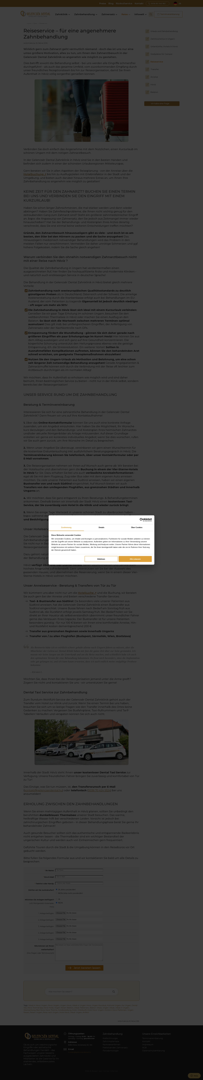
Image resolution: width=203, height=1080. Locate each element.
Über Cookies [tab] (136, 527)
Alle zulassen (135, 559)
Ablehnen (101, 559)
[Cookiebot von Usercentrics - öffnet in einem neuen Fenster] (141, 520)
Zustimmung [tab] (66, 527)
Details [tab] (101, 527)
